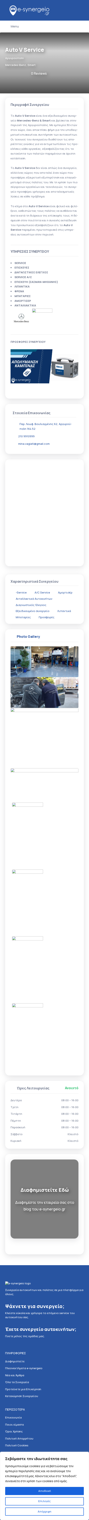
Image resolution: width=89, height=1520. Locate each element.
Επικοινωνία (13, 1417)
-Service (21, 592)
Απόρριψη (44, 1511)
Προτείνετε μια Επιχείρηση (23, 1389)
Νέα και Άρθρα (14, 1375)
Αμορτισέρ (65, 592)
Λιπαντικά (64, 611)
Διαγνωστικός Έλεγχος (31, 605)
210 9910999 (26, 436)
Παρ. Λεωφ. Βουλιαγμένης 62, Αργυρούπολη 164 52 (45, 426)
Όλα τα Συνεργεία (17, 1382)
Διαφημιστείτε (15, 1361)
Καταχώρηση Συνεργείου (21, 1396)
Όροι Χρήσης (14, 1431)
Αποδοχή (44, 1491)
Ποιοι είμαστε (14, 1424)
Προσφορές (46, 617)
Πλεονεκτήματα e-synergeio (23, 1368)
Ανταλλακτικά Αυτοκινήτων (34, 599)
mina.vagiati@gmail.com (34, 444)
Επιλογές (44, 1501)
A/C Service (42, 592)
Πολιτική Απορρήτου (19, 1438)
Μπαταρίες (23, 617)
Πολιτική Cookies (16, 1445)
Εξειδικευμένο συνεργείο (32, 611)
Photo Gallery (28, 636)
